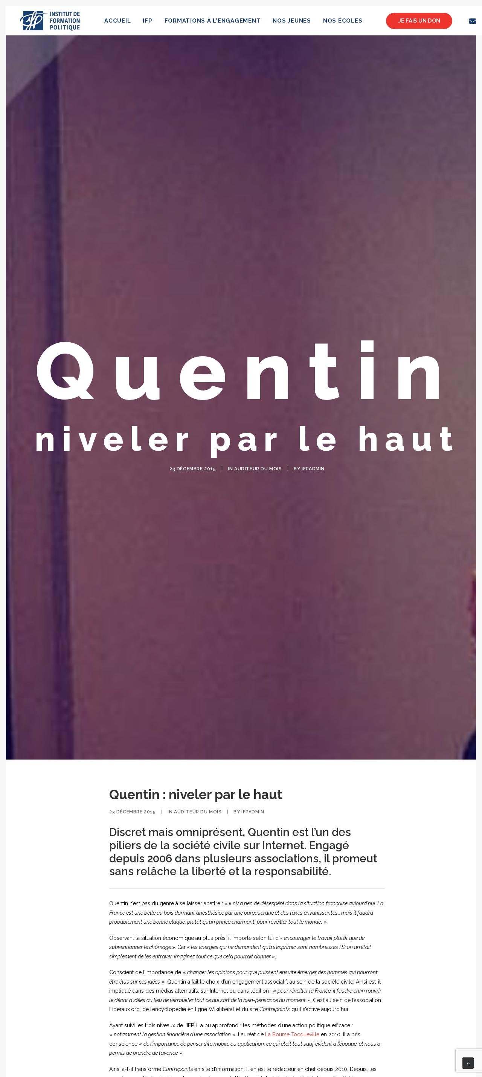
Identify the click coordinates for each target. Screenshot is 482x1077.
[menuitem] (117, 20)
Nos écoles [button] (343, 20)
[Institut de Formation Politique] (50, 20)
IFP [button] (147, 20)
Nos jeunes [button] (292, 20)
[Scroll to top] (468, 1063)
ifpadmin (313, 468)
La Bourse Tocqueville (292, 1034)
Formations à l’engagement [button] (213, 20)
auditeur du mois (258, 468)
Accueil (117, 20)
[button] (474, 20)
